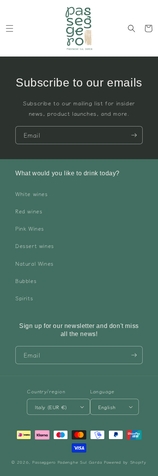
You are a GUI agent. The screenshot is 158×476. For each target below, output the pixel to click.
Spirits (24, 298)
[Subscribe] (133, 135)
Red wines (28, 211)
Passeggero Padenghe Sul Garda (67, 462)
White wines (31, 194)
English (107, 407)
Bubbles (25, 281)
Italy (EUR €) (51, 407)
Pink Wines (29, 228)
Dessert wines (34, 246)
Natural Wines (34, 263)
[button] (9, 28)
